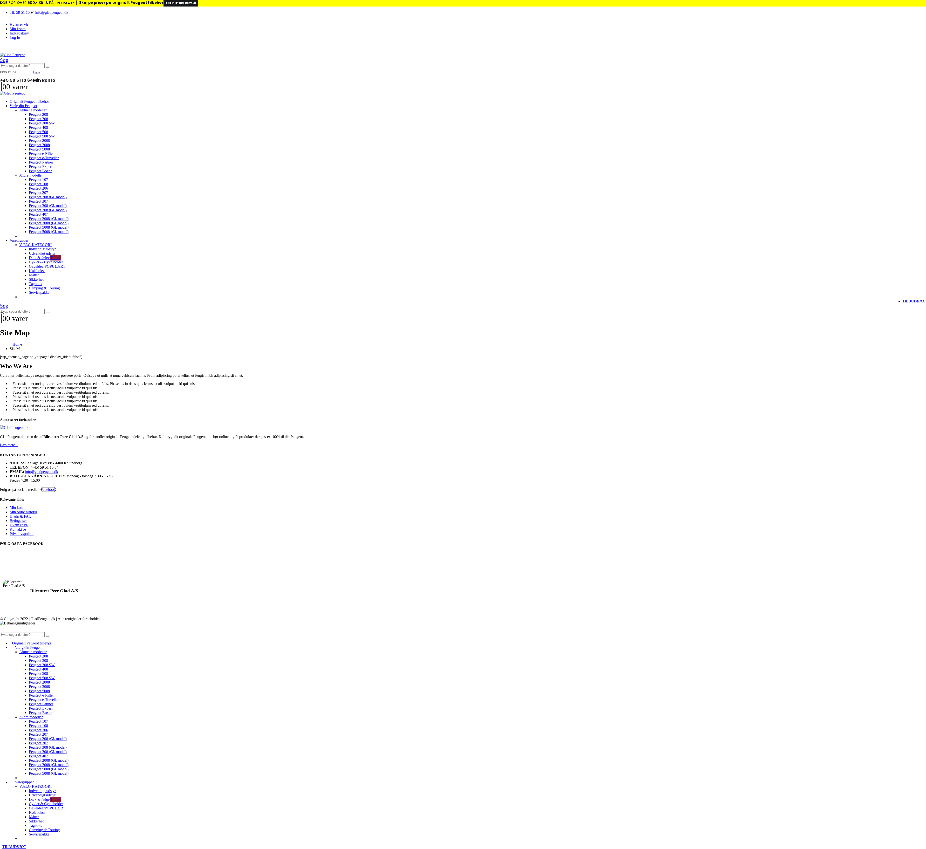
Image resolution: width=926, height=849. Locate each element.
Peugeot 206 (38, 188)
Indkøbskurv (19, 33)
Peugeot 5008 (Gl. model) (48, 227)
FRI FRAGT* (64, 2)
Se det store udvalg (180, 3)
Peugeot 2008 (39, 140)
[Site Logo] (12, 55)
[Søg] (47, 67)
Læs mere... (9, 445)
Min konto (18, 29)
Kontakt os (18, 529)
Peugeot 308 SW (42, 123)
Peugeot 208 (38, 114)
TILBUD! (914, 301)
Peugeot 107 (38, 180)
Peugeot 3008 (39, 145)
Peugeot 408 (38, 127)
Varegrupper (19, 240)
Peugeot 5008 (39, 149)
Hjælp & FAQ (21, 516)
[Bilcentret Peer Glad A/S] (14, 584)
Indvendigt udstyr (42, 249)
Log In (15, 37)
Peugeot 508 (38, 132)
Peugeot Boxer (40, 171)
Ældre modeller (31, 175)
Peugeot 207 (38, 193)
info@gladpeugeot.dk (51, 12)
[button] (1, 50)
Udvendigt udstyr (42, 253)
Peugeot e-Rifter (41, 153)
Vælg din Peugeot (23, 106)
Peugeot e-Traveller (44, 158)
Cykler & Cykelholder (46, 262)
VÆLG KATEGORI (35, 245)
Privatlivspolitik (22, 534)
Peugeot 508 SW (42, 136)
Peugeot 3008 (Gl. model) (48, 223)
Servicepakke (39, 292)
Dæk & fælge (44, 258)
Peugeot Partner (41, 162)
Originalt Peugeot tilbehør (29, 101)
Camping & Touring (44, 288)
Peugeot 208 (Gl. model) (48, 197)
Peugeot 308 (38, 119)
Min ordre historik (23, 512)
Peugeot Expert (40, 166)
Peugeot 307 (38, 201)
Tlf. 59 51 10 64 (22, 12)
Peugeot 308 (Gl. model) (48, 206)
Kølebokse (37, 271)
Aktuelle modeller (33, 110)
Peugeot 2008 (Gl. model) (48, 219)
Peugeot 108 (38, 184)
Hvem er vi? (19, 24)
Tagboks (35, 284)
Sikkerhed (36, 279)
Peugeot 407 (38, 214)
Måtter (34, 275)
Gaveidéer (47, 266)
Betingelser (18, 521)
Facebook (48, 489)
